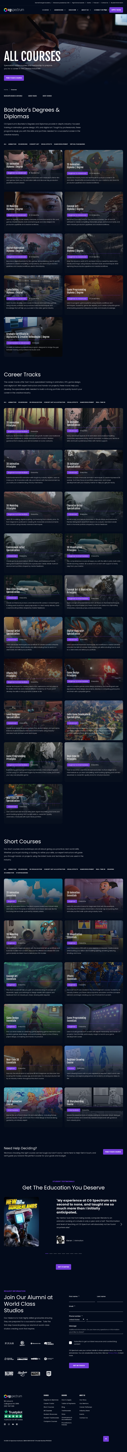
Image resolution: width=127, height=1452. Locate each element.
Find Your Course (14, 78)
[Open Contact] (105, 9)
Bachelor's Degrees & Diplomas (13, 96)
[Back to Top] (106, 1439)
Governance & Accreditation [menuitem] (67, 1418)
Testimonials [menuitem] (66, 1411)
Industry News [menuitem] (84, 1411)
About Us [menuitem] (85, 10)
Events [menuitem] (89, 2)
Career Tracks (32, 96)
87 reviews (19, 1420)
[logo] (13, 1396)
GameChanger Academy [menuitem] (43, 2)
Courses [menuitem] (45, 10)
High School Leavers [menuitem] (78, 2)
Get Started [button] (63, 1267)
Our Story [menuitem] (82, 1400)
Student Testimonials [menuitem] (51, 1418)
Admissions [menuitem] (58, 10)
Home (6, 90)
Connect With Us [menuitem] (100, 10)
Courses (14, 90)
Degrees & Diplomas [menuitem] (51, 1400)
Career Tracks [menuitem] (49, 1403)
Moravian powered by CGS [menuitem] (61, 2)
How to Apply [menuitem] (66, 1400)
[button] (6, 1224)
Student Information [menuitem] (117, 2)
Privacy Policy (113, 1353)
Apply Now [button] (116, 10)
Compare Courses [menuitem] (50, 1421)
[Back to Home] (14, 10)
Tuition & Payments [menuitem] (69, 1403)
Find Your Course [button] (113, 1152)
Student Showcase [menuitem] (50, 1414)
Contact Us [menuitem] (104, 2)
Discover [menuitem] (72, 10)
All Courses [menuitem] (48, 1411)
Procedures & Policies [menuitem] (66, 1424)
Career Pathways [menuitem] (85, 1407)
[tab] (6, 144)
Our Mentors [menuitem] (84, 1403)
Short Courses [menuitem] (49, 1407)
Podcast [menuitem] (96, 2)
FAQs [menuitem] (63, 1414)
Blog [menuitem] (63, 1407)
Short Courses (47, 96)
